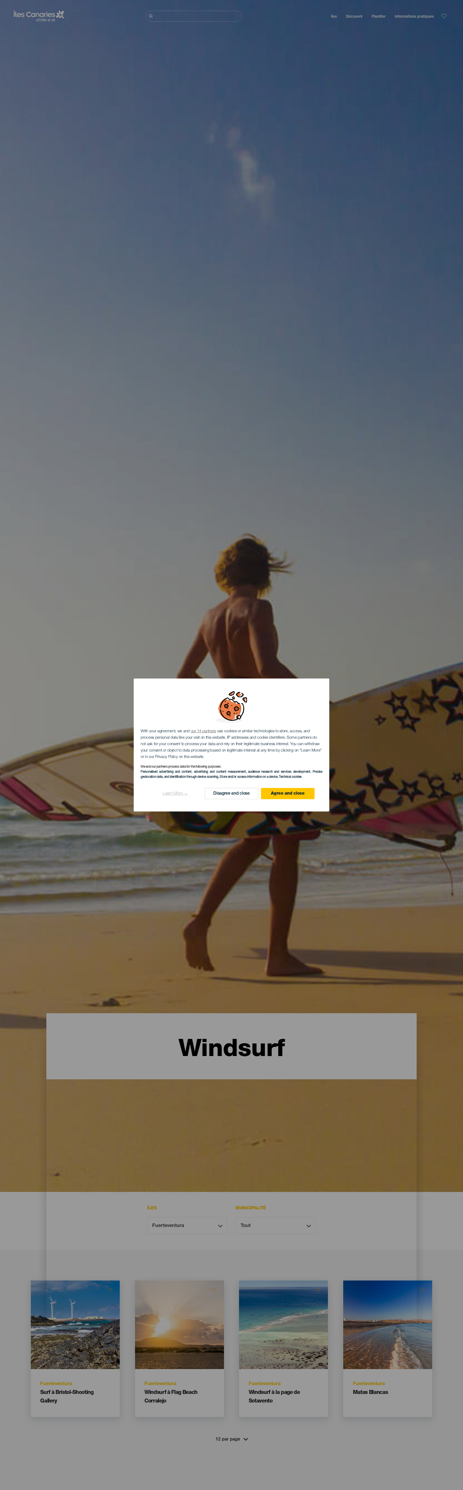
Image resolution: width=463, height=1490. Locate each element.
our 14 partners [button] (203, 731)
